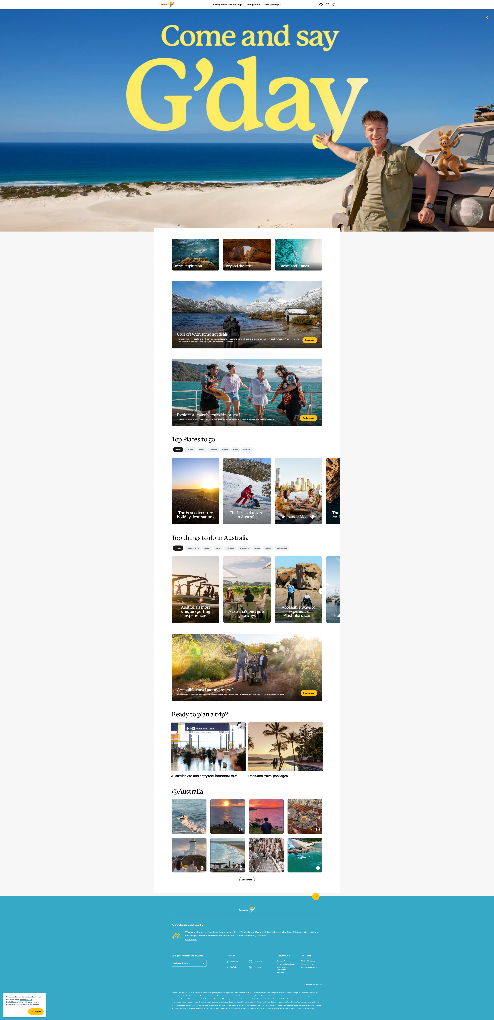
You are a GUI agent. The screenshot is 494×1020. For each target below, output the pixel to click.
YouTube (233, 967)
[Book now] (247, 314)
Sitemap (280, 973)
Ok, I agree (36, 1011)
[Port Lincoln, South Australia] (487, 17)
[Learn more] (247, 667)
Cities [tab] (235, 450)
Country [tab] (190, 450)
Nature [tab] (202, 450)
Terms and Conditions (286, 964)
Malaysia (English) (181, 963)
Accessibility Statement (282, 968)
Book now (309, 340)
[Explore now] (247, 392)
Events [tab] (257, 548)
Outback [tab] (246, 450)
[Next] (322, 492)
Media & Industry (308, 961)
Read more (191, 939)
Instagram (258, 961)
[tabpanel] (247, 496)
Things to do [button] (253, 4)
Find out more (26, 999)
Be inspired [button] (219, 4)
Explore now (308, 418)
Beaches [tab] (213, 450)
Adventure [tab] (244, 548)
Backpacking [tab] (282, 548)
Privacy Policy (282, 961)
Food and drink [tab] (193, 548)
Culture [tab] (268, 548)
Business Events (307, 964)
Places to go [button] (235, 4)
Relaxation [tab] (230, 548)
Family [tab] (218, 548)
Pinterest (257, 967)
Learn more (308, 693)
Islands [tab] (225, 450)
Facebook (234, 961)
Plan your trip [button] (272, 4)
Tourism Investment (309, 967)
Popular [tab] (178, 450)
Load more (247, 880)
